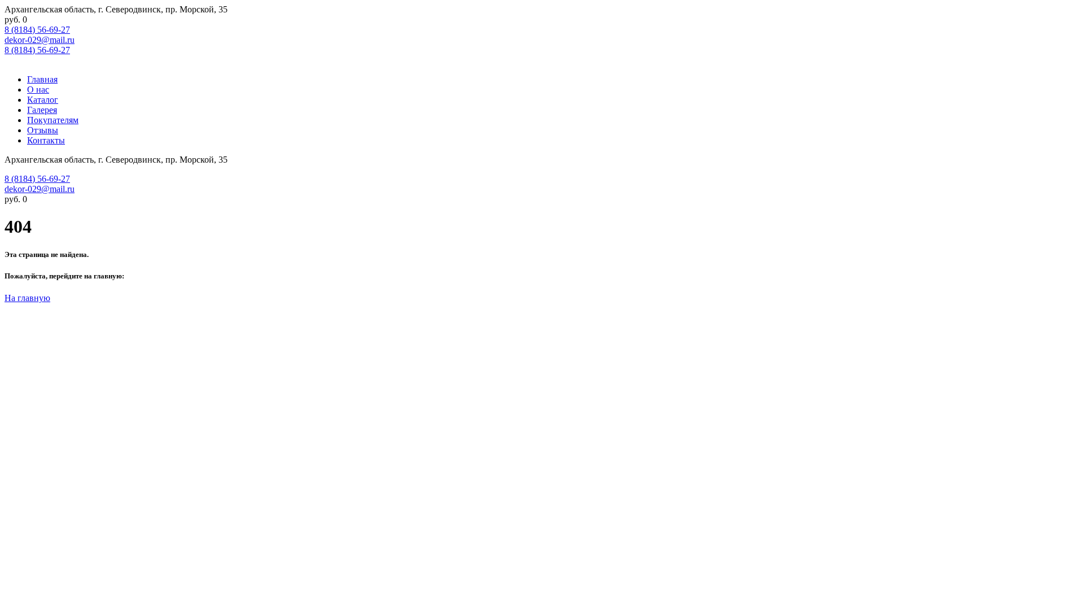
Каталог (42, 99)
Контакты (46, 140)
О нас (38, 89)
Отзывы (42, 130)
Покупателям (52, 120)
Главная (42, 79)
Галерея (42, 110)
